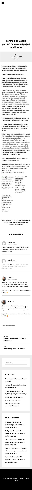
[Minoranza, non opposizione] (7, 179)
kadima (17, 224)
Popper (16, 480)
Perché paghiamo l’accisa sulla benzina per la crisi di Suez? (15, 459)
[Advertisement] (16, 17)
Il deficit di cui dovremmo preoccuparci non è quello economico (15, 424)
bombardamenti (26, 220)
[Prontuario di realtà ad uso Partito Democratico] (22, 184)
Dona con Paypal (22, 168)
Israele (26, 222)
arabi (19, 220)
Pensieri (9, 220)
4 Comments (16, 58)
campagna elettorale (9, 222)
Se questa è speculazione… (14, 397)
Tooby (16, 54)
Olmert (21, 224)
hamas (22, 222)
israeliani (11, 224)
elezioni (18, 222)
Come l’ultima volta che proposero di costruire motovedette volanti (12, 403)
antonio (5, 282)
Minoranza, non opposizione (6, 184)
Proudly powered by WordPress (13, 478)
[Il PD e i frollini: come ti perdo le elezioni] (8, 203)
